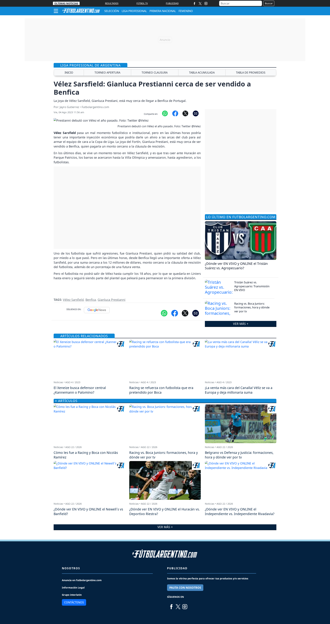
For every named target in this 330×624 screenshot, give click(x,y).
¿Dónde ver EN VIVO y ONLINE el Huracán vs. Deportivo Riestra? (164, 511)
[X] (200, 3)
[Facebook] (194, 3)
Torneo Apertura (107, 72)
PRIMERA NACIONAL (163, 11)
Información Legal (73, 587)
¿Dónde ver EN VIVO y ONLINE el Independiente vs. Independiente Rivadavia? (239, 511)
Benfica (90, 300)
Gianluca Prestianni (111, 300)
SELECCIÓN (111, 11)
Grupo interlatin (72, 594)
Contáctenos (74, 602)
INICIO (69, 72)
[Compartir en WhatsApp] (165, 113)
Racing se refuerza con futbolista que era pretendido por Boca (161, 390)
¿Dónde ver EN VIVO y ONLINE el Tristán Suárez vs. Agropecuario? (236, 265)
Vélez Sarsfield (73, 300)
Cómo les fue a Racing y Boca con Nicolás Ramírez (86, 455)
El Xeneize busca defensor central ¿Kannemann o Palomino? (80, 390)
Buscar (269, 3)
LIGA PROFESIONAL (134, 11)
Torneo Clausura (155, 72)
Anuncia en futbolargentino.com (82, 580)
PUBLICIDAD (172, 3)
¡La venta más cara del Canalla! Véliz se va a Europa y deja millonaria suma (238, 390)
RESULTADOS (111, 3)
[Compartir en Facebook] (175, 113)
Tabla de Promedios (250, 72)
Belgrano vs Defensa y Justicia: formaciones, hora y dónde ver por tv (239, 455)
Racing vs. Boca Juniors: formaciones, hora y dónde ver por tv (252, 307)
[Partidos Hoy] (205, 3)
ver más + (240, 324)
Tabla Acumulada (202, 72)
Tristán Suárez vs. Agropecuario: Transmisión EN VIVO (252, 286)
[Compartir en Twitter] (185, 313)
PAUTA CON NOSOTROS (185, 588)
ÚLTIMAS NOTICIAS (66, 3)
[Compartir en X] (185, 113)
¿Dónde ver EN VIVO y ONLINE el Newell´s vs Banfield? (88, 511)
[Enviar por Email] (196, 113)
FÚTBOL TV (142, 3)
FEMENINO (186, 11)
